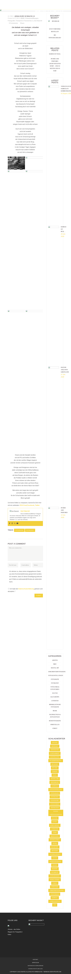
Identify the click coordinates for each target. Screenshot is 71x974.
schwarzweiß (55, 876)
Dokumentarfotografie (57, 671)
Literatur (54, 700)
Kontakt (35, 959)
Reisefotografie (55, 720)
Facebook (30, 505)
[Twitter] (15, 523)
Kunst (55, 821)
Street (54, 728)
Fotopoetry (55, 800)
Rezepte (54, 868)
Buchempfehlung (56, 760)
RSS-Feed (23, 505)
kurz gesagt (54, 825)
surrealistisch (55, 901)
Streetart (54, 887)
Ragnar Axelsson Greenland (65, 370)
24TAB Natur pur (55, 63)
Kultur (55, 693)
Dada (55, 775)
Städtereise (55, 894)
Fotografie (11, 21)
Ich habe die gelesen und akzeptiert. (25, 590)
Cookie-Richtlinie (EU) (35, 968)
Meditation (55, 836)
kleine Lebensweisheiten (56, 813)
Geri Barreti (38, 21)
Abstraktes (55, 749)
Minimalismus (55, 839)
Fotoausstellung (56, 789)
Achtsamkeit (54, 753)
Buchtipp (55, 764)
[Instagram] (12, 523)
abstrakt (54, 746)
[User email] (17, 523)
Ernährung (55, 782)
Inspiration (55, 807)
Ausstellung (54, 757)
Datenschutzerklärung (26, 589)
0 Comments (13, 23)
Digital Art (55, 668)
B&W (22, 18)
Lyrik (55, 832)
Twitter (37, 505)
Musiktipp (54, 847)
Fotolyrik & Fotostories (24, 21)
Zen (55, 905)
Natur (55, 858)
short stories (55, 879)
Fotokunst (30, 530)
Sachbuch (54, 872)
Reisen (55, 865)
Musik (55, 710)
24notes (55, 660)
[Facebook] (9, 523)
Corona (54, 771)
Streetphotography (57, 890)
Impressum (35, 962)
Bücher (54, 768)
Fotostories (54, 804)
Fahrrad (55, 786)
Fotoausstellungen (31, 18)
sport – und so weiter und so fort (55, 68)
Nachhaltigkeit (55, 854)
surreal (55, 897)
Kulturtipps (55, 697)
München (55, 850)
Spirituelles (54, 724)
